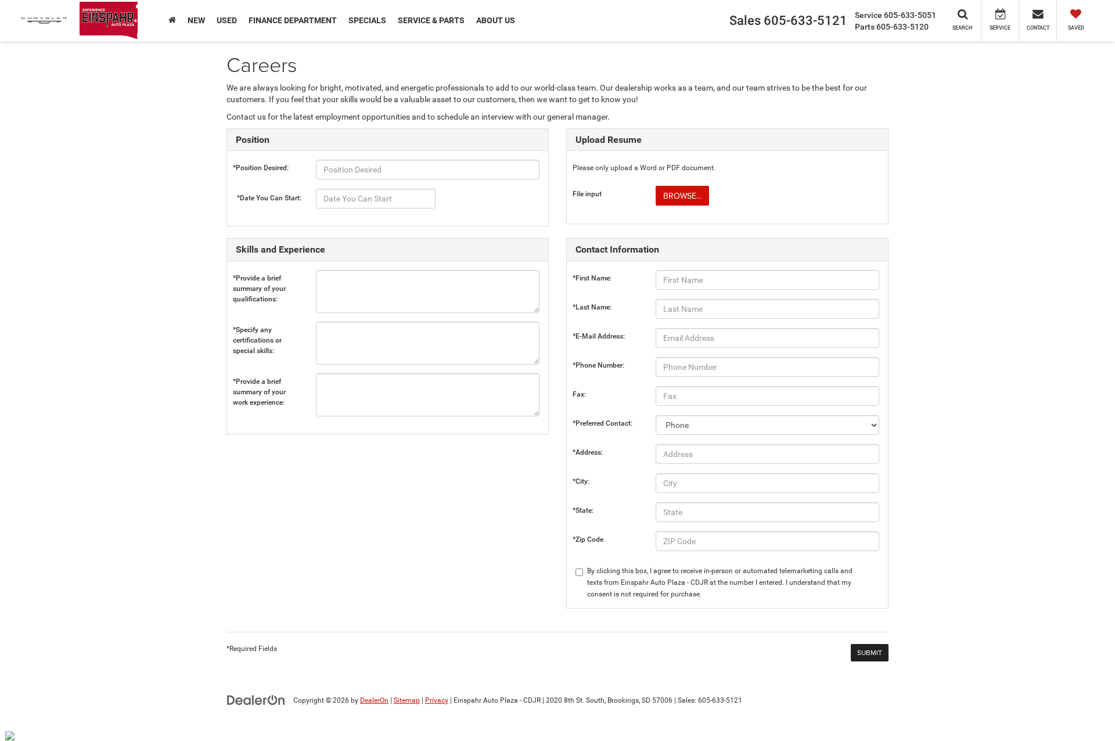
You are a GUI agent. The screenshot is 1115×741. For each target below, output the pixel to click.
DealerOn (374, 700)
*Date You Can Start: (269, 198)
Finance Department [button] (293, 20)
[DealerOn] (256, 699)
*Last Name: (592, 307)
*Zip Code (588, 539)
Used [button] (227, 20)
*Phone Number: (598, 365)
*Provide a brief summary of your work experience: (259, 384)
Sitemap (407, 700)
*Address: (588, 452)
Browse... (682, 196)
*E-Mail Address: (599, 336)
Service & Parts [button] (431, 20)
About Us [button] (495, 20)
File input (587, 194)
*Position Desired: (261, 168)
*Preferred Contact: (602, 423)
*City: (581, 481)
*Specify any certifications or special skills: (257, 332)
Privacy (436, 700)
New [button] (196, 20)
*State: (583, 510)
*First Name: (592, 278)
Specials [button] (367, 20)
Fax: (579, 394)
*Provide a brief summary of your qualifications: (259, 280)
